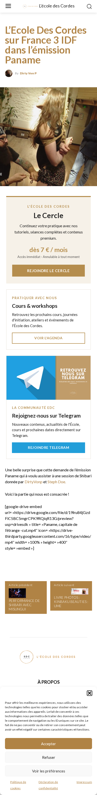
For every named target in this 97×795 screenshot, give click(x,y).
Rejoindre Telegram (48, 447)
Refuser (48, 757)
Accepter (48, 743)
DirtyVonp (34, 481)
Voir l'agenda (48, 338)
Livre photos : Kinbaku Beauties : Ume (71, 602)
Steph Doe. (57, 481)
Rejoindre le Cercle (48, 270)
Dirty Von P (28, 73)
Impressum (84, 782)
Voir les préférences (48, 771)
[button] (89, 693)
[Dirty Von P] (10, 73)
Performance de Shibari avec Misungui (24, 605)
